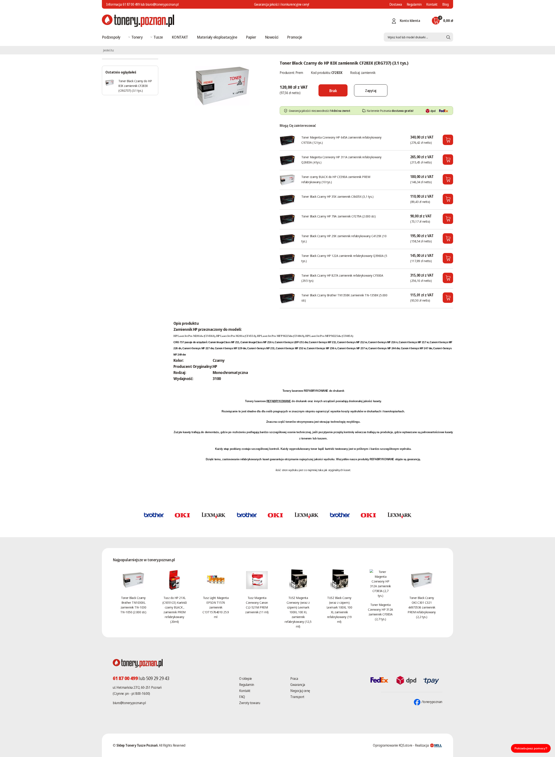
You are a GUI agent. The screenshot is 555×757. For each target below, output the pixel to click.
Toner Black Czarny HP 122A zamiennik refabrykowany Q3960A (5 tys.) (344, 258)
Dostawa (395, 4)
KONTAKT (180, 37)
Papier (251, 37)
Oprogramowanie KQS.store (392, 745)
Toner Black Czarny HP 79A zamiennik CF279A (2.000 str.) (338, 216)
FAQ (242, 696)
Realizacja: (422, 745)
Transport (297, 696)
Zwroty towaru (249, 702)
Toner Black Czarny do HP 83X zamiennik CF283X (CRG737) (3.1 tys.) (135, 86)
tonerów (291, 421)
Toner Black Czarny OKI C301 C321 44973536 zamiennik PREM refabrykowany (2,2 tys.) (422, 607)
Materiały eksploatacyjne (217, 37)
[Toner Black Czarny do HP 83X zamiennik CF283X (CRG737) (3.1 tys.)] (222, 85)
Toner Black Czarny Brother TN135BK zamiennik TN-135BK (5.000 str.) (344, 297)
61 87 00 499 (131, 4)
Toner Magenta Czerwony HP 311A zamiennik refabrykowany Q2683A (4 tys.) (341, 159)
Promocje (294, 37)
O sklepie (245, 678)
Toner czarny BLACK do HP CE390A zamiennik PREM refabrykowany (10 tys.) (335, 179)
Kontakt (431, 4)
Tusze (158, 37)
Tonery (137, 37)
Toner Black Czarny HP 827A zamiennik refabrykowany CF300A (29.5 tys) (342, 278)
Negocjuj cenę (300, 690)
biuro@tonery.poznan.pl (129, 702)
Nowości (271, 37)
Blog (445, 4)
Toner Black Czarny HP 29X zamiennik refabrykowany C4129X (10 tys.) (343, 238)
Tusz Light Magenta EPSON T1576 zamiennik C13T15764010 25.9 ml (215, 607)
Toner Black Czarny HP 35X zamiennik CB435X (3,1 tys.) (337, 196)
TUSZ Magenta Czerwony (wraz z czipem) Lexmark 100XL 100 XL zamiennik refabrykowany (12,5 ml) (298, 611)
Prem (299, 72)
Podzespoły (111, 37)
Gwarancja (297, 684)
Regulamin (414, 4)
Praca (294, 678)
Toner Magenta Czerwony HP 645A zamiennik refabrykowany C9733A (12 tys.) (341, 140)
